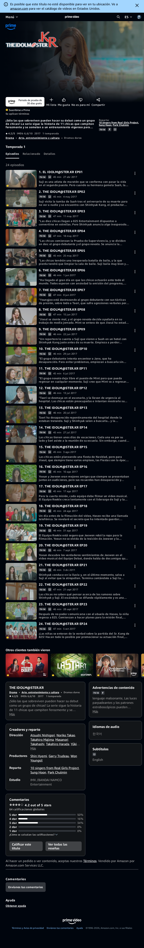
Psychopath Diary (27, 666)
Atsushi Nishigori (42, 735)
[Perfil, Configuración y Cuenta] (139, 17)
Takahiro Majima (42, 739)
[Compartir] (98, 99)
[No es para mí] (80, 99)
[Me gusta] (63, 99)
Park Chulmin (121, 124)
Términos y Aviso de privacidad (28, 928)
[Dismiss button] (137, 5)
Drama (10, 137)
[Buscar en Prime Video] (118, 17)
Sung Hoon (105, 124)
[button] (33, 834)
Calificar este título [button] (21, 846)
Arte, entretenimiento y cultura (39, 137)
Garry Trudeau (59, 756)
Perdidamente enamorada (117, 666)
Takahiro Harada (57, 744)
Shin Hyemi (38, 756)
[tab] (12, 153)
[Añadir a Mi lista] (51, 99)
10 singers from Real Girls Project (118, 122)
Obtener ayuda (16, 906)
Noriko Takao (66, 735)
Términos (90, 861)
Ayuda (79, 928)
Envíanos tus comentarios (60, 928)
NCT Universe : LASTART (72, 666)
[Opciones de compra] (135, 173)
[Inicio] (72, 16)
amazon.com (19, 8)
